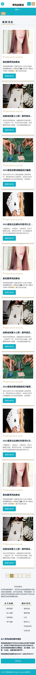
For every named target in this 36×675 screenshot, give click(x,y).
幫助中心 (27, 622)
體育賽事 (10, 608)
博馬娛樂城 (9, 672)
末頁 (28, 575)
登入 (29, 4)
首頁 (7, 575)
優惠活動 (27, 613)
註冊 (33, 4)
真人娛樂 (10, 613)
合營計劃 (27, 630)
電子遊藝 (10, 622)
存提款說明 (27, 626)
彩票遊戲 (10, 617)
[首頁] (2, 3)
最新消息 (27, 608)
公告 (3, 13)
